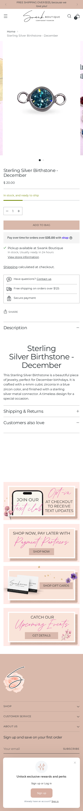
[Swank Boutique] (41, 16)
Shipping (10, 267)
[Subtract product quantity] (7, 211)
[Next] (77, 4)
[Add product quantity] (18, 211)
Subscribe (71, 748)
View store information (23, 257)
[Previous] (6, 4)
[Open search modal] (69, 16)
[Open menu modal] (5, 16)
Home (11, 31)
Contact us (44, 279)
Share (13, 311)
